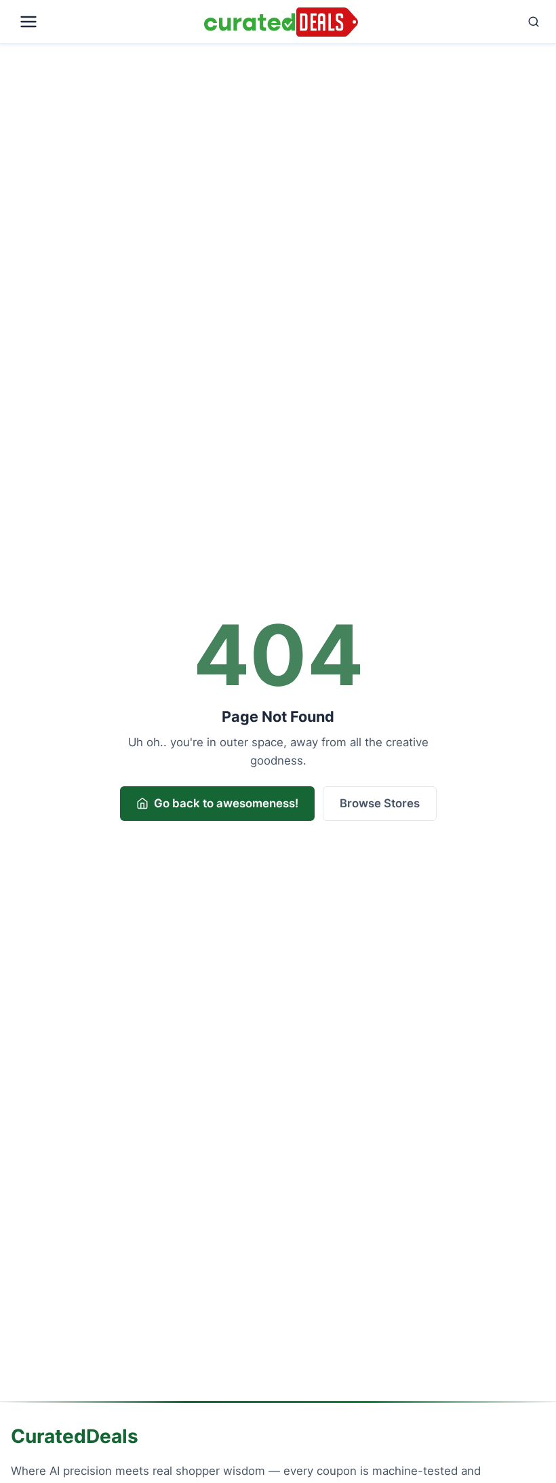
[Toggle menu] (105, 21)
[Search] (454, 21)
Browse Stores (380, 803)
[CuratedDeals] (281, 22)
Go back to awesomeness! (226, 803)
